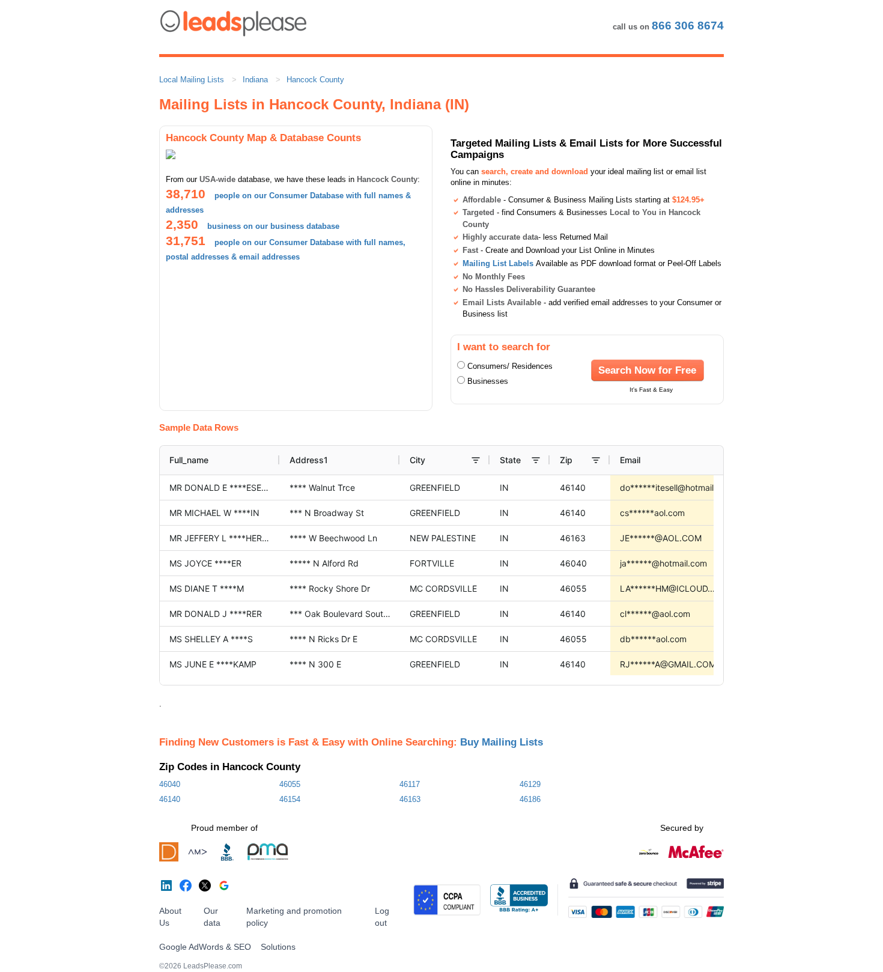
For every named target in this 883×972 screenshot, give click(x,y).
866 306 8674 (688, 25)
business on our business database (273, 226)
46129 (530, 784)
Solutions (278, 947)
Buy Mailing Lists (501, 742)
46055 (289, 784)
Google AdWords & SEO (205, 947)
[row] (505, 460)
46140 (169, 799)
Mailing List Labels (498, 263)
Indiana (255, 79)
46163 (409, 799)
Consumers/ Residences (510, 366)
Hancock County (315, 79)
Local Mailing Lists (191, 79)
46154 (289, 799)
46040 (169, 784)
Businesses (487, 381)
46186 (530, 799)
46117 (409, 784)
